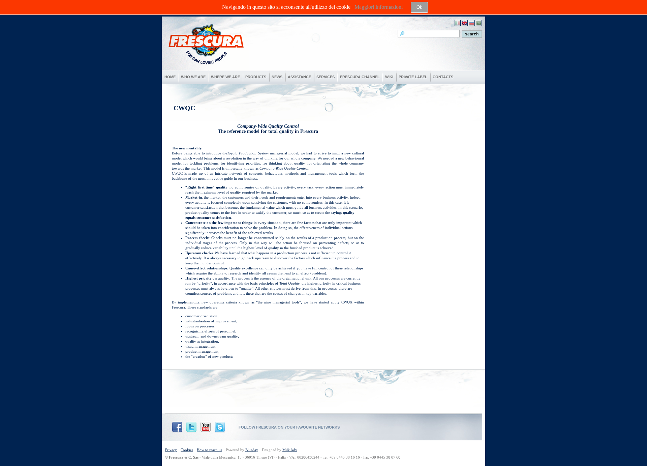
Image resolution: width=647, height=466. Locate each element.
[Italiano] (458, 23)
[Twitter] (191, 427)
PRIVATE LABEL (413, 77)
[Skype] (219, 427)
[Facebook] (177, 427)
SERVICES (325, 77)
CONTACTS (443, 77)
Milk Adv (289, 450)
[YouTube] (205, 427)
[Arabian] (479, 23)
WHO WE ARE (193, 77)
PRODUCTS (255, 77)
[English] (465, 23)
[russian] (472, 23)
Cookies (187, 450)
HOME (170, 77)
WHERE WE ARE (225, 77)
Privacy (171, 450)
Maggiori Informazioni (379, 7)
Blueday (251, 450)
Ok (419, 7)
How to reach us (209, 450)
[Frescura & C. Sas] (205, 68)
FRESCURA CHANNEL (360, 77)
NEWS (277, 77)
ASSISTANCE (299, 77)
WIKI (389, 77)
